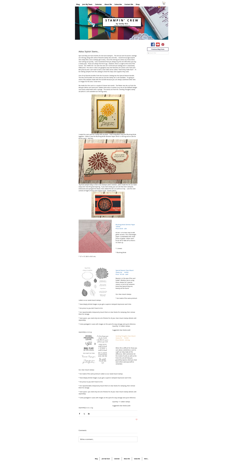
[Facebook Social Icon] (153, 44)
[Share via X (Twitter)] (84, 414)
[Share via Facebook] (79, 414)
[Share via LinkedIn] (89, 414)
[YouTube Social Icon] (158, 44)
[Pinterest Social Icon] (163, 44)
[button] (164, 3)
